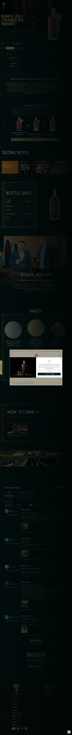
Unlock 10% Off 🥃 (49, 374)
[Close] (61, 359)
